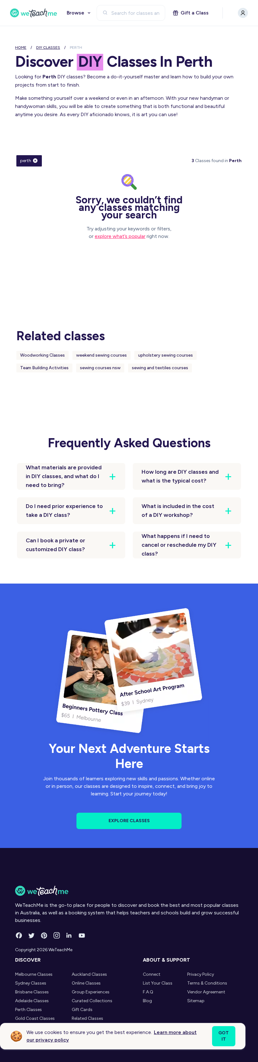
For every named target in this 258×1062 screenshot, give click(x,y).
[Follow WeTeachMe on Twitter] (31, 935)
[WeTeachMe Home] (129, 891)
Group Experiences (90, 992)
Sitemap (196, 1000)
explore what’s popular (120, 236)
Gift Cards (82, 1009)
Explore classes (129, 820)
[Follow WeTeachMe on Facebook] (19, 935)
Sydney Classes (30, 983)
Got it (223, 1036)
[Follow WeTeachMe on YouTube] (82, 935)
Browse (75, 13)
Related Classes (87, 1018)
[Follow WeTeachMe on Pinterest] (44, 935)
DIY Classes (48, 47)
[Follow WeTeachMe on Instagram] (56, 935)
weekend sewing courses (101, 355)
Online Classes (86, 983)
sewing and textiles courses (160, 367)
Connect (151, 974)
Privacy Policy (200, 974)
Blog (147, 1000)
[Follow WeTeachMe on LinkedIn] (69, 935)
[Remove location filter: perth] (35, 160)
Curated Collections (92, 1000)
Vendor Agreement (206, 992)
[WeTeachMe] (33, 12)
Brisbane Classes (32, 992)
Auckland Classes (89, 974)
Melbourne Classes (34, 974)
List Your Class (157, 983)
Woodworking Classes (42, 355)
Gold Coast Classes (35, 1018)
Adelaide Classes (32, 1000)
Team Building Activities (44, 367)
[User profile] (243, 13)
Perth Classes (28, 1009)
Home (20, 47)
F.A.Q (148, 992)
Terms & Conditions (207, 983)
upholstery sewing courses (165, 355)
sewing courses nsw (100, 367)
